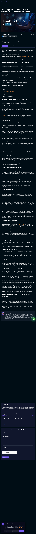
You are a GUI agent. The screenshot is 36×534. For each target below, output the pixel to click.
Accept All (21, 531)
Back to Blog (4, 6)
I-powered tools (21, 224)
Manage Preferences (8, 531)
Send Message (5, 457)
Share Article (12, 45)
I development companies (19, 300)
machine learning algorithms (16, 213)
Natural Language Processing (8, 91)
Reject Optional (15, 531)
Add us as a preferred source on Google (9, 36)
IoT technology (30, 122)
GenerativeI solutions (6, 129)
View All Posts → (4, 424)
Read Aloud (5, 45)
